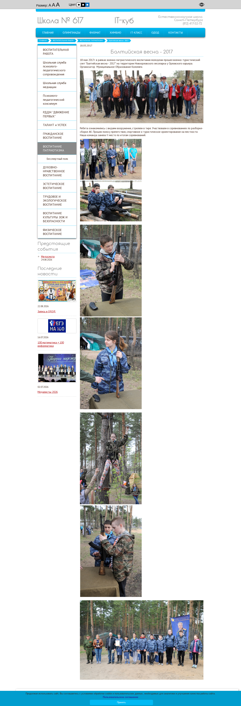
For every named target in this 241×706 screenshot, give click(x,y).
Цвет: (73, 4)
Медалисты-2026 (48, 392)
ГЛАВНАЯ (43, 40)
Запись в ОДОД (47, 311)
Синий (87, 5)
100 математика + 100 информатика (51, 344)
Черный (83, 5)
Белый (79, 5)
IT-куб (124, 20)
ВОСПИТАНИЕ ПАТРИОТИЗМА (91, 40)
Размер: (42, 5)
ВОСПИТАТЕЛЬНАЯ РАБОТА (63, 40)
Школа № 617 (60, 20)
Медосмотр (48, 256)
